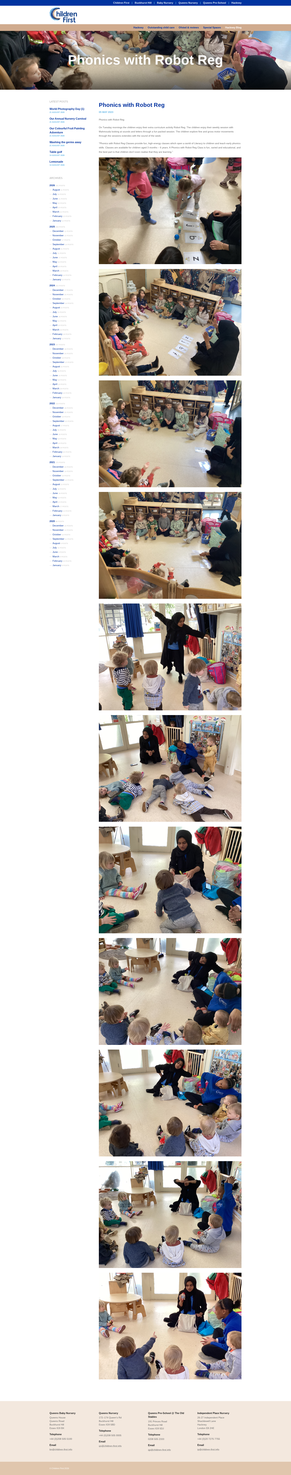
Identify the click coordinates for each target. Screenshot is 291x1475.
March (60, 211)
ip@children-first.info (208, 1449)
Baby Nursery (165, 2)
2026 (57, 185)
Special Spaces (212, 27)
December (63, 231)
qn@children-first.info (110, 1446)
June (60, 198)
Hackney (236, 2)
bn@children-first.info (61, 1449)
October (61, 239)
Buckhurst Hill (143, 2)
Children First (121, 2)
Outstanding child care (161, 27)
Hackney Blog (233, 27)
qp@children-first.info (159, 1449)
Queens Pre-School (214, 2)
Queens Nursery (188, 2)
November (63, 235)
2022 (57, 403)
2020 (57, 521)
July (59, 194)
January (61, 220)
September (63, 244)
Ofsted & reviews (189, 27)
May (59, 203)
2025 (57, 226)
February (62, 216)
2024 (57, 285)
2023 (57, 344)
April (59, 207)
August (61, 189)
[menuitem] (139, 27)
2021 (57, 462)
